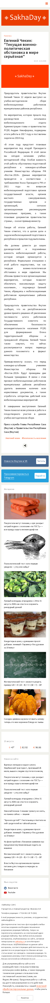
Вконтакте (13, 888)
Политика (7, 36)
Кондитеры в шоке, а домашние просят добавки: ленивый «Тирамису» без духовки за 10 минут (24, 832)
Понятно (25, 998)
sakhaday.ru (20, 941)
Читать (41, 461)
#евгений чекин (13, 438)
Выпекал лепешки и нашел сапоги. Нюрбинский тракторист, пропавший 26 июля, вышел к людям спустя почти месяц (23, 768)
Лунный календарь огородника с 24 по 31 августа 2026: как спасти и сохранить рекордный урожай (23, 801)
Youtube (11, 892)
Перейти (40, 475)
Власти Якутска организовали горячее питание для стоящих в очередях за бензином (22, 866)
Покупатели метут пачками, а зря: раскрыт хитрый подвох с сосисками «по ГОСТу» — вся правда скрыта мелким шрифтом (24, 780)
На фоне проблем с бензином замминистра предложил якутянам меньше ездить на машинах (24, 844)
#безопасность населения (34, 438)
